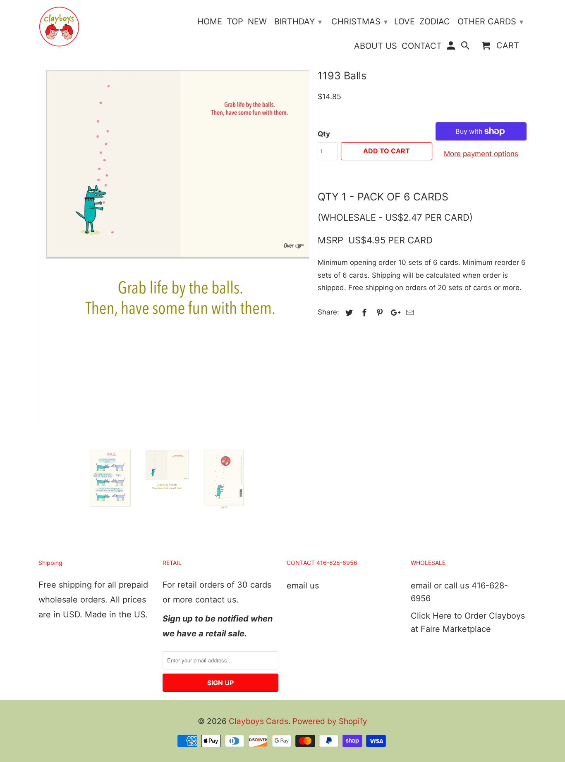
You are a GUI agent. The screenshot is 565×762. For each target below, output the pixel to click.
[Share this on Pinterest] (378, 312)
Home (209, 21)
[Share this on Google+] (393, 312)
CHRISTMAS (359, 21)
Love (404, 21)
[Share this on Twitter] (347, 312)
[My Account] (451, 47)
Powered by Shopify (329, 721)
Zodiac (434, 21)
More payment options (481, 154)
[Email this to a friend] (408, 312)
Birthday (298, 21)
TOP (235, 21)
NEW (257, 21)
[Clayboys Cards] (59, 26)
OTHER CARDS (490, 21)
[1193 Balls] (173, 226)
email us (303, 586)
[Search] (466, 47)
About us (375, 46)
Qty (324, 134)
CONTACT (422, 46)
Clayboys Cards (258, 721)
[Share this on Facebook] (363, 312)
